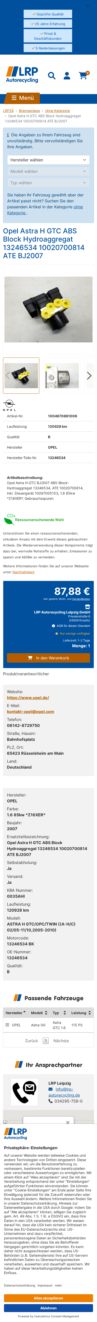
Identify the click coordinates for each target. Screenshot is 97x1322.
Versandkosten (81, 599)
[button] (90, 5)
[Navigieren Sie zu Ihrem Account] (67, 77)
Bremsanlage (29, 110)
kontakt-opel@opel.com (30, 711)
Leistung (78, 1013)
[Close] (68, 1123)
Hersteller (14, 1013)
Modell (37, 1013)
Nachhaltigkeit (23, 572)
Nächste (61, 1040)
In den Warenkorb (52, 657)
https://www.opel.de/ (28, 697)
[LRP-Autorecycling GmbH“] (22, 75)
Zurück (31, 1040)
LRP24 (8, 110)
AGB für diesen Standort (73, 626)
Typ (56, 1013)
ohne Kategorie (57, 110)
